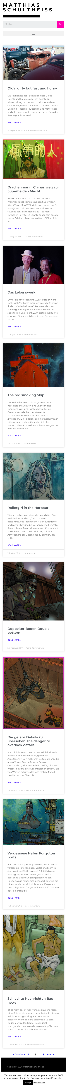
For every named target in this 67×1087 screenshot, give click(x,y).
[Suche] (60, 24)
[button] (33, 33)
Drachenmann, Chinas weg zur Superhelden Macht (33, 189)
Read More (39, 1082)
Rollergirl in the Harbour (27, 508)
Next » (50, 1054)
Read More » (14, 122)
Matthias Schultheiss (28, 7)
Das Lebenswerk (21, 292)
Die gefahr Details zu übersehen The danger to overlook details (28, 741)
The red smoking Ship (25, 395)
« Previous (19, 1054)
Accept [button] (28, 1083)
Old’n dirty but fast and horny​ (32, 88)
